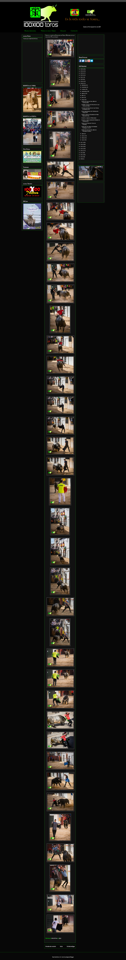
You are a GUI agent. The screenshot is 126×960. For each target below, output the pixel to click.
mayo (83, 99)
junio (83, 97)
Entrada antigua (71, 946)
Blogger (72, 957)
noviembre (84, 87)
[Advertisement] (32, 62)
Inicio (61, 946)
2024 (81, 71)
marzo (83, 135)
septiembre (84, 91)
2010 (81, 156)
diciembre (84, 85)
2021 (81, 77)
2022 (81, 75)
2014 (81, 148)
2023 (81, 73)
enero (83, 139)
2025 (81, 69)
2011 (81, 154)
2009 (81, 158)
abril (83, 133)
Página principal (30, 31)
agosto (83, 93)
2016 (81, 144)
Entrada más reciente (50, 946)
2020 (81, 79)
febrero (83, 137)
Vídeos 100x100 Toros (48, 31)
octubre (84, 89)
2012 (81, 152)
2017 (81, 142)
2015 (81, 146)
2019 (81, 81)
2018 (81, 83)
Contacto (74, 31)
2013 (81, 150)
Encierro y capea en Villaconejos (89, 118)
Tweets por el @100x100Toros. (30, 38)
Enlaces (63, 31)
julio (83, 95)
